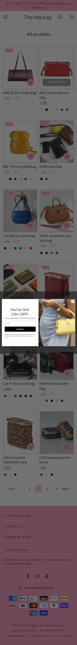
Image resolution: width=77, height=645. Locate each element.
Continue (20, 329)
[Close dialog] (72, 301)
